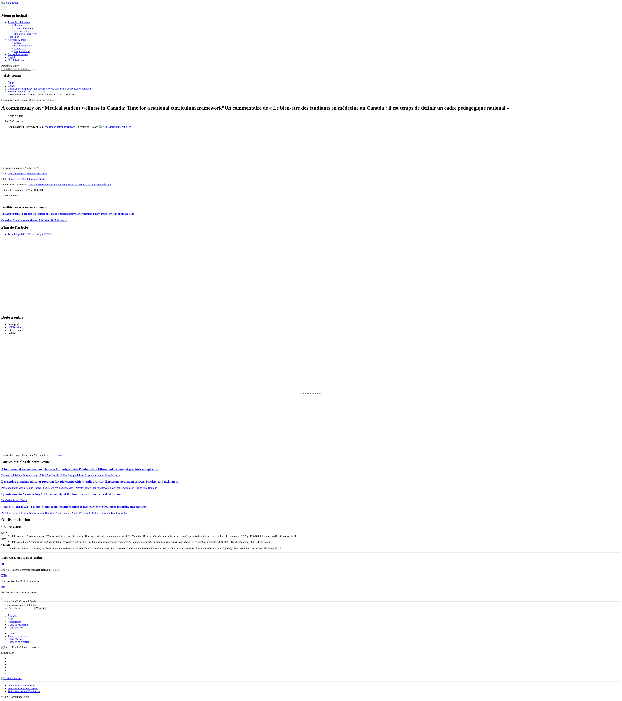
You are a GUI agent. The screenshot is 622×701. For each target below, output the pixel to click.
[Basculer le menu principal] (2, 9)
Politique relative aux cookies (23, 688)
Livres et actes (21, 31)
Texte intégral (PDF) (18, 234)
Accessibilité (14, 621)
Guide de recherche (18, 624)
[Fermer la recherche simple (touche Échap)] (6, 6)
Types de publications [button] (19, 22)
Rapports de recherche (25, 34)
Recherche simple (10, 65)
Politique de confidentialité (21, 685)
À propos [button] (13, 39)
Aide (10, 618)
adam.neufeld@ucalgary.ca (61, 126)
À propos (23, 39)
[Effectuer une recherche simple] (2, 6)
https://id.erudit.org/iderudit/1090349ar (27, 173)
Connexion (13, 36)
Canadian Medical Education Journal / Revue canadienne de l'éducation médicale (49, 88)
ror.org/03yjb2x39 (121, 126)
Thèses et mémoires (24, 28)
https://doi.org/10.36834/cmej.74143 (26, 179)
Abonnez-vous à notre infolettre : (21, 605)
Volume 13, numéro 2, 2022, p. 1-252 (27, 91)
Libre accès (20, 48)
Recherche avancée (18, 54)
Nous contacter (15, 627)
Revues (18, 25)
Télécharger (57, 455)
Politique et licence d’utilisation (24, 691)
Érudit (17, 42)
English (12, 57)
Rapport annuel (22, 51)
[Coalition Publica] (11, 678)
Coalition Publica (23, 45)
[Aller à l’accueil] (9, 2)
